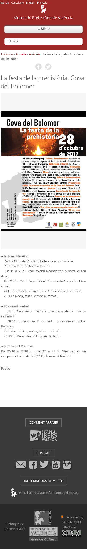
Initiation (7, 54)
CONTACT (43, 453)
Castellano (17, 2)
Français (42, 2)
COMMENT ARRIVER (43, 422)
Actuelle (21, 54)
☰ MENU (44, 29)
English (30, 2)
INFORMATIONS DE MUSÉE (43, 481)
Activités (34, 54)
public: (5, 368)
